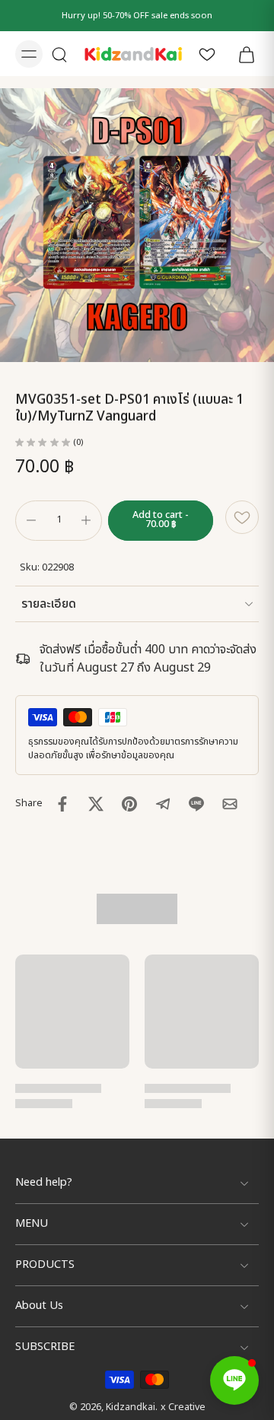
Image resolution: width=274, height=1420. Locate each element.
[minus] (31, 520)
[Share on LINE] (196, 804)
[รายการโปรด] (207, 53)
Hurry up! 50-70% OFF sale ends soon (137, 15)
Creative (187, 1407)
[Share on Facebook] (62, 804)
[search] (59, 54)
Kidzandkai (130, 1407)
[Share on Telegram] (163, 804)
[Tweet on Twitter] (96, 804)
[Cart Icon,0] (242, 53)
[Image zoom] (137, 225)
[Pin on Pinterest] (129, 804)
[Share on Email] (230, 804)
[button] (160, 520)
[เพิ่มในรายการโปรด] (242, 517)
